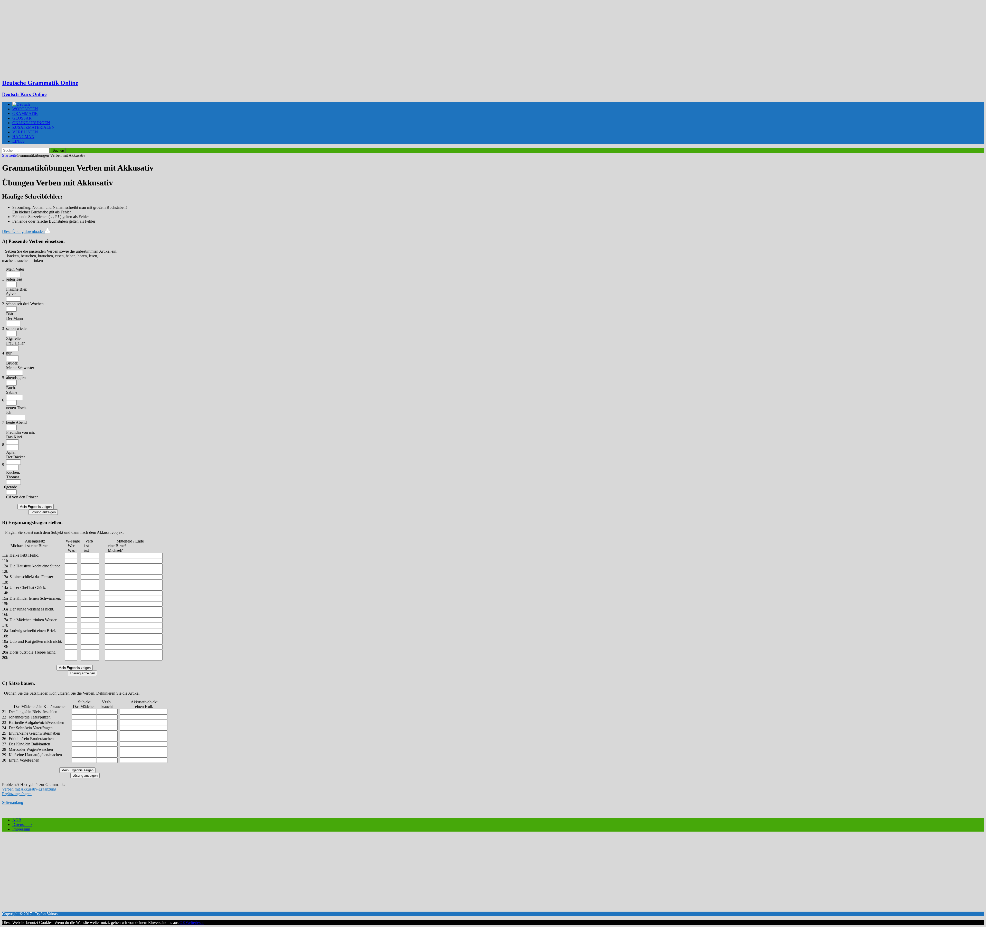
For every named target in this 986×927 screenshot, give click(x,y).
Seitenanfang (12, 802)
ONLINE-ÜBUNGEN (31, 123)
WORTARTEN (25, 109)
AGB (16, 820)
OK (182, 922)
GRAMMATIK (25, 113)
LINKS (18, 141)
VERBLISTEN (25, 132)
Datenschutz (22, 824)
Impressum (21, 829)
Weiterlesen (195, 922)
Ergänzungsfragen (17, 794)
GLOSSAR (22, 118)
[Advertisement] (493, 38)
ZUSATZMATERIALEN (33, 127)
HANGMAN (23, 136)
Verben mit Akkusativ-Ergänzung (29, 789)
